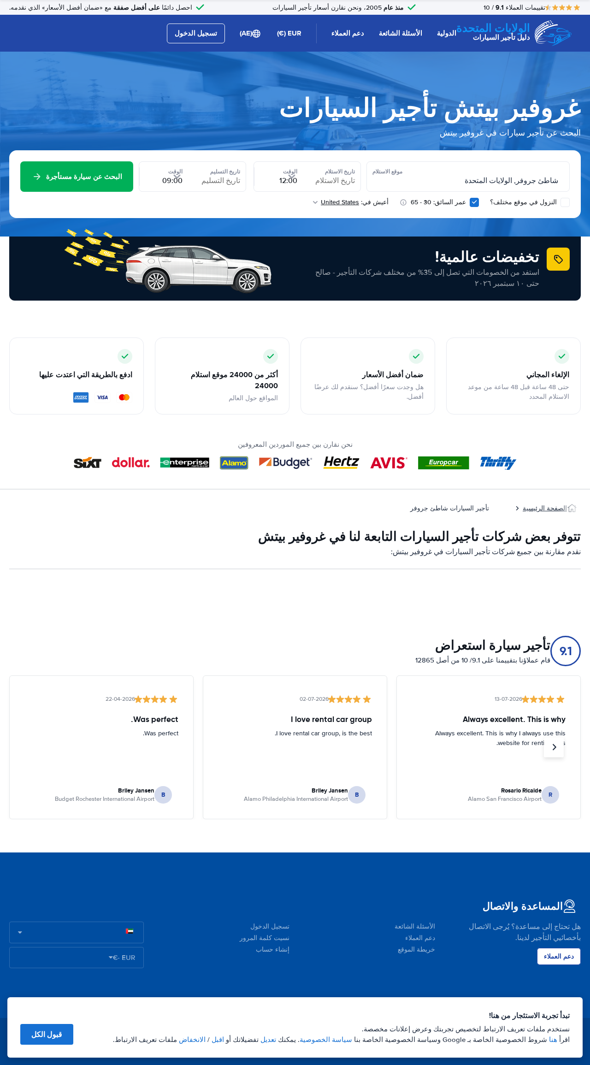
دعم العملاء (347, 33)
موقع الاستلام (387, 171)
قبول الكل (46, 1034)
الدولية (446, 33)
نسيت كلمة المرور (264, 938)
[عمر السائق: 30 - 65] (474, 202)
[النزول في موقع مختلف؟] (565, 202)
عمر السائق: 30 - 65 (438, 202)
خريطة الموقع (416, 949)
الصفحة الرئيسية (545, 508)
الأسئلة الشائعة (400, 33)
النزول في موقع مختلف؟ (524, 202)
